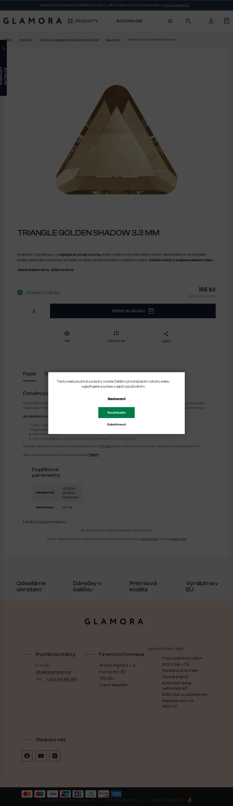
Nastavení (116, 398)
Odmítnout (116, 424)
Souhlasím (116, 412)
